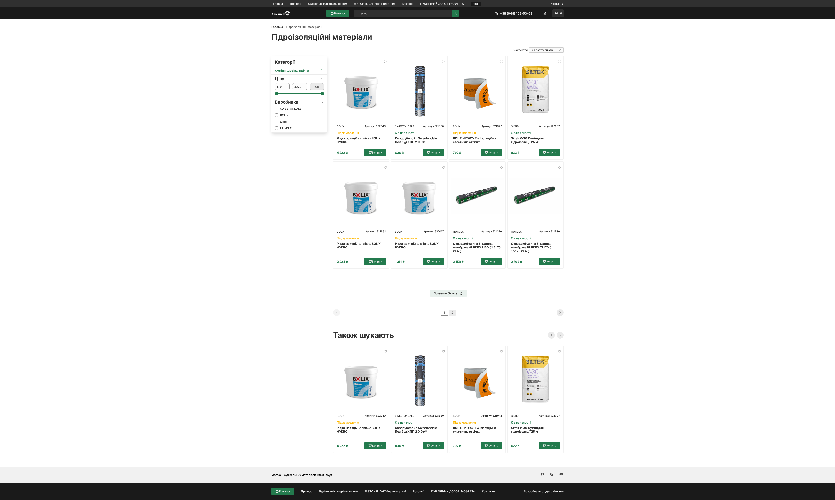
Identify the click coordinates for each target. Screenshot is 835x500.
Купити (377, 152)
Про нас (295, 3)
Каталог (340, 13)
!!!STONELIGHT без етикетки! (374, 3)
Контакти (557, 3)
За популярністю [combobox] (543, 49)
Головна (277, 3)
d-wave (558, 491)
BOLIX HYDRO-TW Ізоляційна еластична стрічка (474, 140)
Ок (317, 86)
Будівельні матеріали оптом (327, 3)
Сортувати (520, 49)
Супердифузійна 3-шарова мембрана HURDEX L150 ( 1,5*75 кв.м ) (477, 247)
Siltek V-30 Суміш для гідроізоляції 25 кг (527, 140)
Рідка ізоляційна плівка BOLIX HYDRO (359, 140)
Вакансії (407, 3)
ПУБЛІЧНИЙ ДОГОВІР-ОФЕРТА (442, 3)
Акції (476, 3)
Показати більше (445, 293)
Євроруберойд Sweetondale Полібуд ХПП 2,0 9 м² (416, 140)
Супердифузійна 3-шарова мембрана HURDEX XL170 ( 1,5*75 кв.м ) (531, 247)
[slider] (276, 93)
